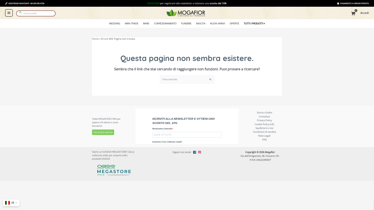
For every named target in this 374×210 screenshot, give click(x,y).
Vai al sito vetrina (103, 132)
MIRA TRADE (131, 23)
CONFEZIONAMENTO (165, 23)
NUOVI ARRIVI (217, 23)
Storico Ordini (264, 112)
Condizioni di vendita (264, 131)
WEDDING (114, 23)
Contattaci (264, 116)
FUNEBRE (186, 23)
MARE (146, 23)
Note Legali (264, 135)
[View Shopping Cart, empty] (353, 13)
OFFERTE (234, 23)
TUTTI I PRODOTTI (253, 23)
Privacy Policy (264, 120)
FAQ (264, 139)
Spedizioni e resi (264, 128)
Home (95, 38)
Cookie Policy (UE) (264, 124)
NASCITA (200, 23)
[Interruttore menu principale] (9, 12)
